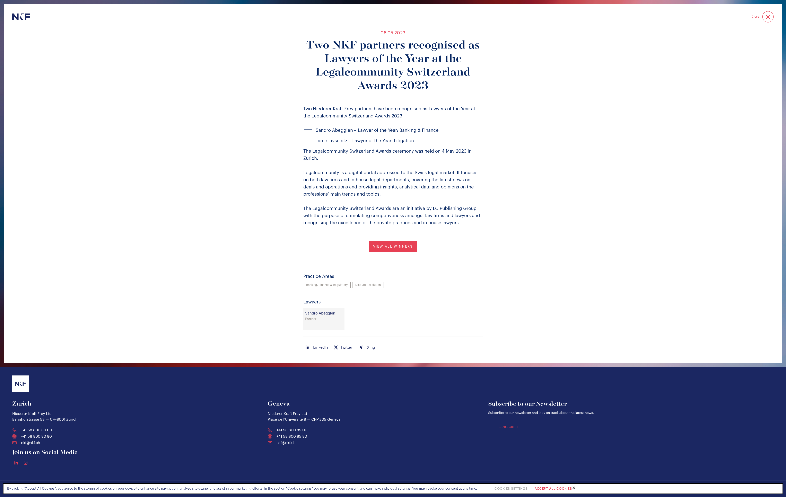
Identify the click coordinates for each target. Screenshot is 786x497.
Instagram (25, 463)
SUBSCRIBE (509, 427)
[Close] (573, 487)
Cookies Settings (511, 488)
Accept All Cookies (553, 488)
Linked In (16, 462)
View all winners (393, 246)
